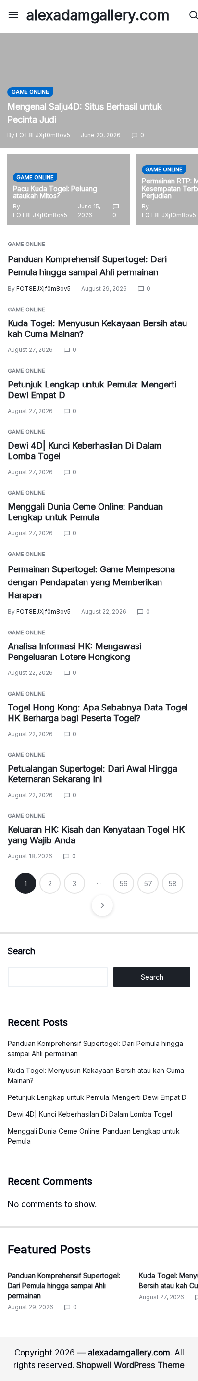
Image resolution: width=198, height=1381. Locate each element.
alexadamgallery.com (98, 15)
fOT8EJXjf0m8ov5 (43, 135)
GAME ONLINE (30, 92)
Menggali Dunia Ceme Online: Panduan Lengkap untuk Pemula (85, 512)
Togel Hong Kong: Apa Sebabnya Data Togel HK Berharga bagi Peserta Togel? (98, 712)
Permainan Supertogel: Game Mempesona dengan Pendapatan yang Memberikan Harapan (91, 582)
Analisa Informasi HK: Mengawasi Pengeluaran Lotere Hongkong (74, 651)
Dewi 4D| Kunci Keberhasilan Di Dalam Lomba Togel (90, 1114)
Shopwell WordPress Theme (130, 1365)
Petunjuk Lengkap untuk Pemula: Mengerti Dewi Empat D (97, 1097)
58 (173, 883)
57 (148, 883)
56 (124, 883)
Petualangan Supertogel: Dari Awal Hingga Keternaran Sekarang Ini (92, 774)
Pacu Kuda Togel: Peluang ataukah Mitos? (55, 192)
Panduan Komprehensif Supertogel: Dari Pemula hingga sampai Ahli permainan (64, 1285)
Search (21, 951)
